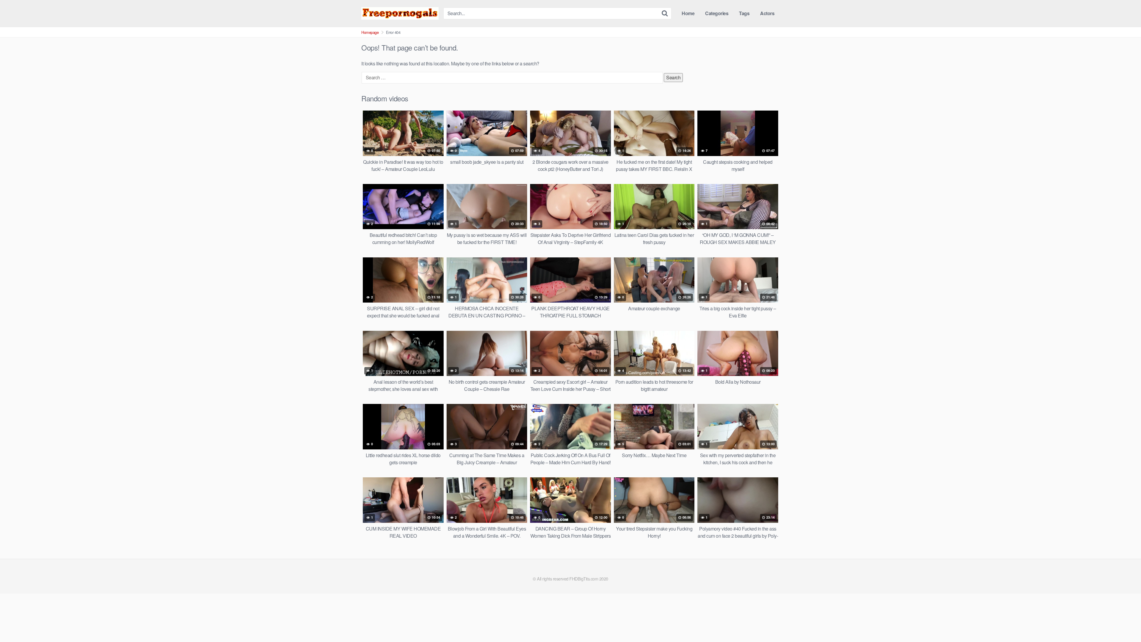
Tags (744, 13)
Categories (716, 13)
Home (688, 13)
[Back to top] (1124, 623)
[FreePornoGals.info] (400, 13)
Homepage (370, 32)
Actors (767, 13)
